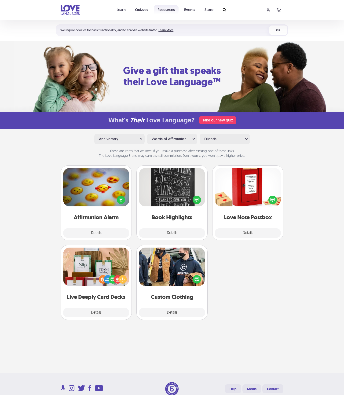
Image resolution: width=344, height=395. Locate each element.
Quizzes (141, 9)
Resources (166, 9)
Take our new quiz (217, 120)
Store (209, 9)
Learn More (165, 30)
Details (96, 233)
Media (251, 389)
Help (233, 389)
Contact (273, 389)
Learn (121, 9)
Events (189, 9)
